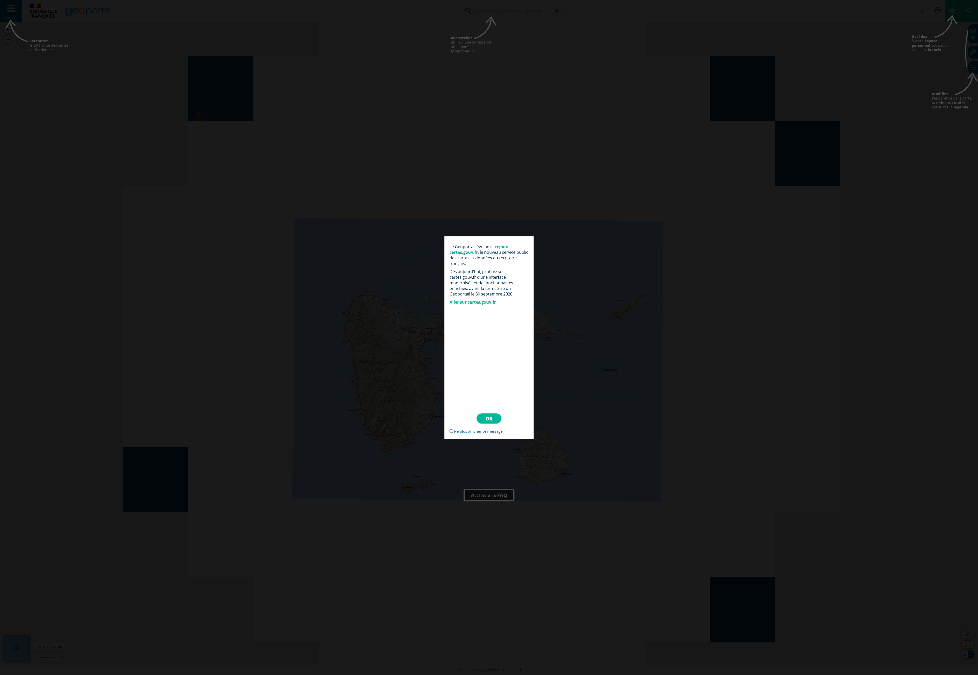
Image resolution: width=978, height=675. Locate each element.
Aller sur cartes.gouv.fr (473, 302)
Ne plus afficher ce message (478, 431)
